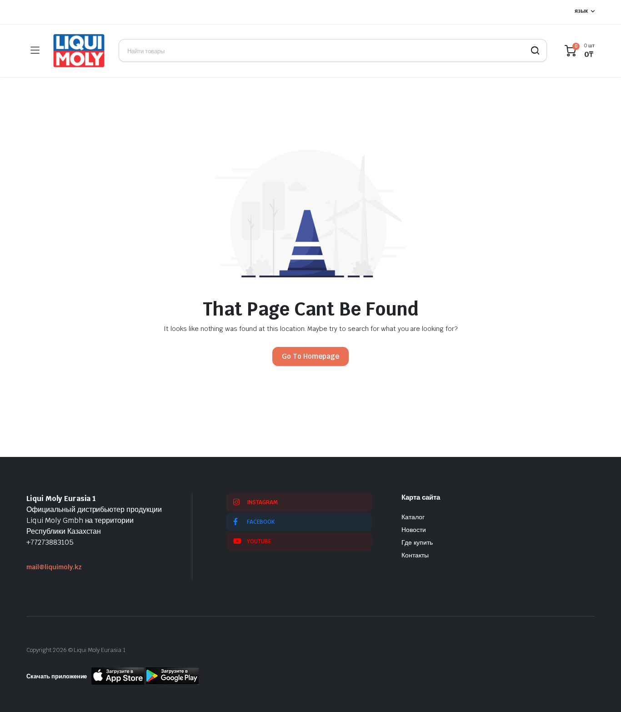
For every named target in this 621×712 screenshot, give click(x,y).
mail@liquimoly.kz (54, 567)
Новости (413, 530)
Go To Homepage (310, 356)
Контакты (415, 555)
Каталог (413, 517)
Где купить (417, 542)
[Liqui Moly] (79, 51)
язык (581, 11)
